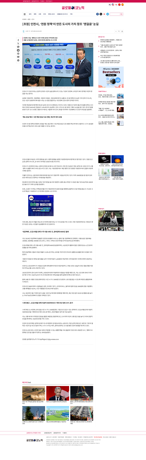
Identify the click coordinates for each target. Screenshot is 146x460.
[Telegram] (107, 14)
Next (121, 219)
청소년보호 (105, 437)
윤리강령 (54, 437)
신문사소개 (48, 437)
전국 (44, 14)
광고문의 (80, 437)
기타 (71, 14)
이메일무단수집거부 (88, 437)
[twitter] (101, 14)
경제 (35, 14)
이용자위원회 (61, 437)
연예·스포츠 (51, 14)
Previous (100, 219)
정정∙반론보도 (68, 437)
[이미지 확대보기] (91, 45)
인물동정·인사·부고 (62, 14)
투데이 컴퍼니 (101, 153)
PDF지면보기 (49, 1)
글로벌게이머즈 (35, 1)
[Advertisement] (57, 142)
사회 (40, 14)
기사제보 (75, 437)
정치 (30, 14)
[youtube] (104, 14)
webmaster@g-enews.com (77, 445)
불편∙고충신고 (112, 437)
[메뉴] (24, 14)
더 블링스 (42, 1)
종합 (29, 19)
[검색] (121, 14)
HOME (24, 19)
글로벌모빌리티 (26, 1)
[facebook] (97, 14)
